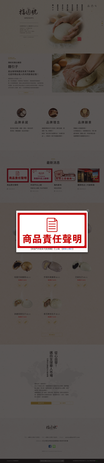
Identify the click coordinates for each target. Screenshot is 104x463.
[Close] (87, 210)
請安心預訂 (67, 249)
